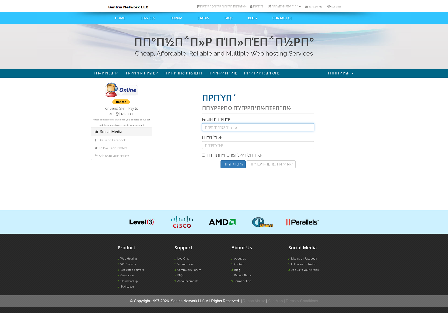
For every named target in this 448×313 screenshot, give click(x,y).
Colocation (127, 275)
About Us (240, 258)
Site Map (275, 301)
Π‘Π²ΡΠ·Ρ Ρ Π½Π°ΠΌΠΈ (262, 73)
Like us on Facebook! (111, 140)
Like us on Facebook (304, 258)
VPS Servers (128, 264)
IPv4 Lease (127, 286)
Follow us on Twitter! (112, 148)
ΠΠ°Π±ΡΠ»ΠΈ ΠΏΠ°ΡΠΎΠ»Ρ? (271, 164)
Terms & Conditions (302, 301)
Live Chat (336, 6)
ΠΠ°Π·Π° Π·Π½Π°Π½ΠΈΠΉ (183, 73)
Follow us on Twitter (304, 264)
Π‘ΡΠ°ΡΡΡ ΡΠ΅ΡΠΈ (223, 73)
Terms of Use (242, 281)
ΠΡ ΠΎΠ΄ (258, 6)
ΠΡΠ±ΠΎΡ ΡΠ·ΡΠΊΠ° (284, 6)
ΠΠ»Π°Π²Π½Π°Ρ (106, 73)
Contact (239, 264)
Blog (252, 18)
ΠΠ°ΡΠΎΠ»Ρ (212, 137)
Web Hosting (128, 258)
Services (147, 18)
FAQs (228, 18)
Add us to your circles (305, 270)
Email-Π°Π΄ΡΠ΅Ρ (216, 119)
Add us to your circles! (113, 156)
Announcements (187, 281)
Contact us (282, 18)
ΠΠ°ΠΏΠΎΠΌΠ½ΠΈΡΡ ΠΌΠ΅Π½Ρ (234, 155)
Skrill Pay (126, 108)
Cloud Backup (129, 281)
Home (120, 18)
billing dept (113, 119)
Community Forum (189, 270)
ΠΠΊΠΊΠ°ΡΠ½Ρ (339, 73)
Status (203, 18)
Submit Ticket (186, 264)
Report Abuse (243, 275)
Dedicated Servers (132, 270)
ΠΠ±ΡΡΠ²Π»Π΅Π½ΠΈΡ (141, 73)
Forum (176, 18)
